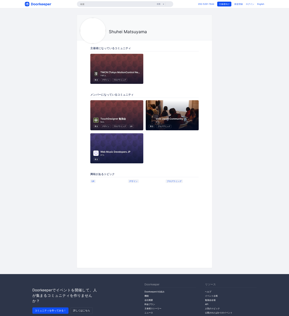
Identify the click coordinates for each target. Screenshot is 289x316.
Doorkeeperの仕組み (154, 291)
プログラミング (119, 80)
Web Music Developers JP (115, 151)
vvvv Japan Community (169, 118)
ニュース (148, 312)
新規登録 (238, 4)
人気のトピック (212, 308)
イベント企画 (211, 296)
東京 (96, 80)
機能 (146, 296)
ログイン (250, 4)
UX (131, 126)
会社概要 (148, 300)
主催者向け (224, 4)
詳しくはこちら (81, 310)
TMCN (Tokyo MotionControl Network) (123, 72)
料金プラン (149, 304)
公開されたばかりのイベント (218, 312)
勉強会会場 (210, 300)
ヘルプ (208, 291)
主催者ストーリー (152, 308)
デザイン (105, 80)
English (260, 4)
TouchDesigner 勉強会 (113, 118)
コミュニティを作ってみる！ (50, 310)
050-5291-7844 (206, 4)
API (206, 304)
